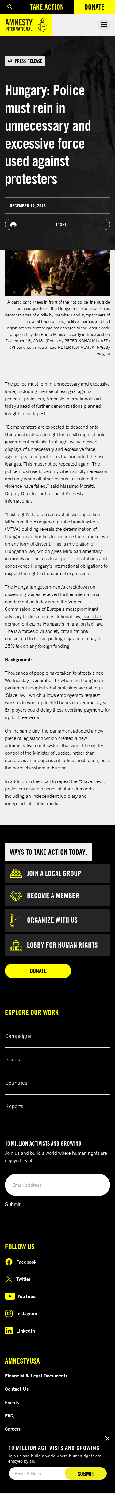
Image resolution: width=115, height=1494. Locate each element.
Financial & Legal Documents (36, 1376)
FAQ (9, 1416)
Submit (12, 1204)
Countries (16, 1082)
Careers (13, 1429)
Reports (14, 1106)
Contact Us (17, 1389)
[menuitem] (10, 7)
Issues (12, 1059)
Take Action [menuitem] (47, 6)
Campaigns (18, 1035)
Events (12, 1402)
